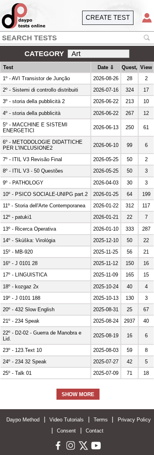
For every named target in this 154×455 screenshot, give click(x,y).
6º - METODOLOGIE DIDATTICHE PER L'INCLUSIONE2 (43, 145)
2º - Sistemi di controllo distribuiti (40, 90)
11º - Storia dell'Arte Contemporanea (44, 206)
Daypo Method (22, 420)
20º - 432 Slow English (28, 309)
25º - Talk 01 (17, 373)
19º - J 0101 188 (21, 298)
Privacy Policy (134, 420)
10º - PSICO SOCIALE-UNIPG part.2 (45, 194)
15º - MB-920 (18, 252)
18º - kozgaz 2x (21, 287)
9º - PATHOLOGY (23, 183)
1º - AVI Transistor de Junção (36, 78)
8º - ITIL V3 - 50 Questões (33, 171)
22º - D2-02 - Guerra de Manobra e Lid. (42, 336)
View (146, 67)
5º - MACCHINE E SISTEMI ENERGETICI (35, 127)
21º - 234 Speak (21, 321)
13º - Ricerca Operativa (29, 229)
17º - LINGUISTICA (25, 275)
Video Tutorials (66, 420)
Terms (101, 420)
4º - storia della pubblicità (31, 113)
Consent (66, 431)
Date (106, 67)
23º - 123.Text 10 (22, 350)
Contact (94, 431)
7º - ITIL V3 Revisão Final (32, 159)
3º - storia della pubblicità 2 (34, 101)
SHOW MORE (78, 394)
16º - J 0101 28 (20, 263)
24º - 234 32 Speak (25, 362)
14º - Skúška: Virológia (29, 240)
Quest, (129, 67)
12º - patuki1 (17, 217)
